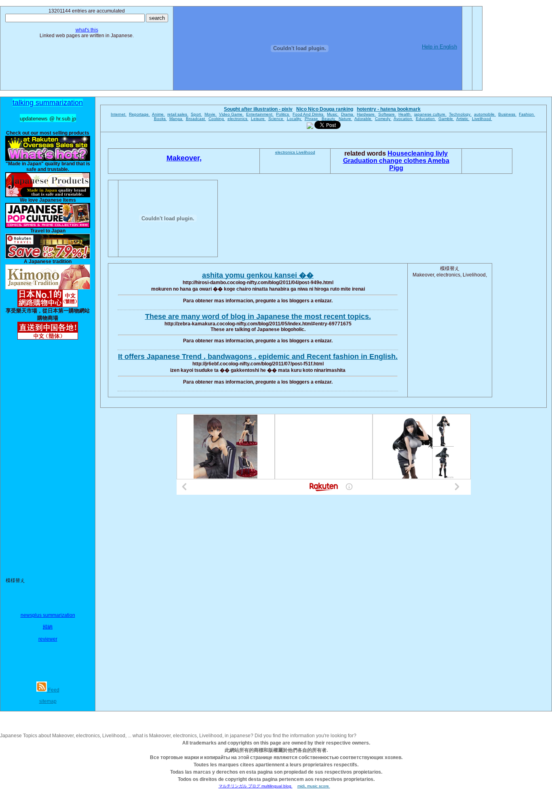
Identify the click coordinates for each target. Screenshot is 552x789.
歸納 (48, 627)
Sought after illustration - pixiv (258, 109)
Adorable (363, 118)
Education (426, 118)
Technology (460, 114)
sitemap (48, 701)
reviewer (47, 639)
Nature (345, 118)
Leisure (258, 118)
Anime (158, 114)
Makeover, (184, 158)
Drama (347, 114)
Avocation (403, 118)
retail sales (177, 114)
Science (276, 118)
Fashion (527, 114)
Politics (283, 114)
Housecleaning (412, 153)
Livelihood (482, 118)
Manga (176, 118)
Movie (210, 114)
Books (160, 118)
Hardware (366, 114)
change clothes (403, 160)
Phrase (312, 118)
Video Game (231, 114)
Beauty (329, 118)
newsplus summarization (48, 615)
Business (507, 114)
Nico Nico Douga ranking (324, 109)
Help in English (439, 47)
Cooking (217, 118)
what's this (87, 30)
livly (442, 153)
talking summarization (48, 103)
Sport (196, 114)
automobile (485, 114)
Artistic (463, 118)
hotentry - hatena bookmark (389, 109)
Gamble (446, 118)
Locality (294, 118)
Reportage (139, 114)
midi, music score (313, 786)
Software (387, 114)
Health (405, 114)
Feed (53, 690)
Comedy (383, 118)
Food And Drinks (308, 114)
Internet (118, 114)
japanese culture (430, 114)
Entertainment (260, 114)
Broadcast (196, 118)
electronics (238, 118)
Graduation (361, 160)
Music (333, 114)
